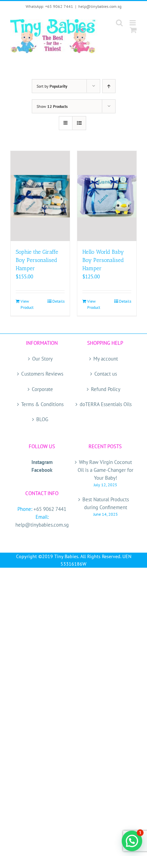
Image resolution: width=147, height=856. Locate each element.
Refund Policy (105, 389)
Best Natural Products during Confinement (105, 503)
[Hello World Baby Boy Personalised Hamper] (106, 196)
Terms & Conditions (42, 404)
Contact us (105, 373)
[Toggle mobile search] (119, 22)
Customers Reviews (42, 373)
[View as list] (79, 123)
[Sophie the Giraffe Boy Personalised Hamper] (40, 196)
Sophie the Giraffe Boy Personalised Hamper (37, 260)
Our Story (42, 358)
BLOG (42, 419)
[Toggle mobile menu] (133, 22)
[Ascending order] (109, 86)
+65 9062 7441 (50, 509)
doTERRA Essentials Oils (106, 404)
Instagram (42, 462)
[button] (132, 841)
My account (105, 358)
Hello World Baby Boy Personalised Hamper (103, 260)
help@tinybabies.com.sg (99, 6)
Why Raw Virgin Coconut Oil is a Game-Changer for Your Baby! (105, 470)
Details (58, 301)
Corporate (42, 389)
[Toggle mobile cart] (133, 30)
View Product (27, 304)
